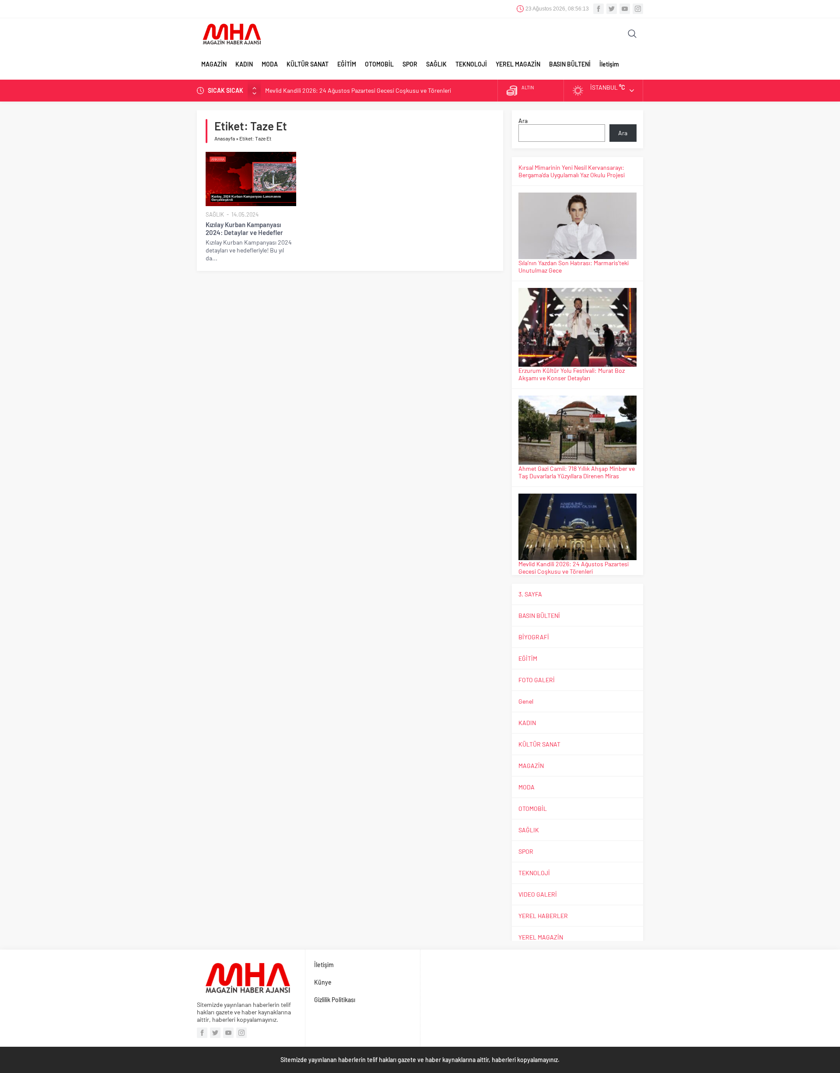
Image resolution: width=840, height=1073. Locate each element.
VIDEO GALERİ (537, 894)
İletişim (609, 64)
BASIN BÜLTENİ (570, 64)
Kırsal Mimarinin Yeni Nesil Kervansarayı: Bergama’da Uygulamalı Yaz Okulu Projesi (571, 171)
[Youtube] (625, 9)
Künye (323, 982)
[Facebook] (598, 9)
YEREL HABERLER (543, 915)
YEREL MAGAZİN (518, 64)
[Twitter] (611, 9)
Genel (525, 701)
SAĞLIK (436, 64)
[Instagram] (638, 9)
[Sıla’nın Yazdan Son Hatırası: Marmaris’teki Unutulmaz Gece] (577, 226)
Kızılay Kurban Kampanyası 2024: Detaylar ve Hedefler (244, 228)
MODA (270, 64)
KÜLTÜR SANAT (308, 64)
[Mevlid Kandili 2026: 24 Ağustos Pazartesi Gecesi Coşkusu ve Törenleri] (577, 527)
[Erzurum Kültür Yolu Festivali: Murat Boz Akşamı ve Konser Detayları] (577, 327)
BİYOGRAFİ (533, 637)
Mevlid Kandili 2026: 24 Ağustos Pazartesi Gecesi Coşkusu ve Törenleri (358, 90)
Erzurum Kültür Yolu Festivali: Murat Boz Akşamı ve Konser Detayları (571, 374)
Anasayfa (224, 138)
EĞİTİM (346, 64)
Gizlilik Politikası (334, 999)
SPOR (409, 64)
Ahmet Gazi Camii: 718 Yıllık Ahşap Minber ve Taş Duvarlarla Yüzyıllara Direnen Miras (576, 472)
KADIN (244, 64)
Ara (523, 120)
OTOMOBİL (379, 64)
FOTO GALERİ (536, 680)
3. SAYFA (530, 594)
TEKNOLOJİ (471, 64)
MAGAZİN (214, 64)
